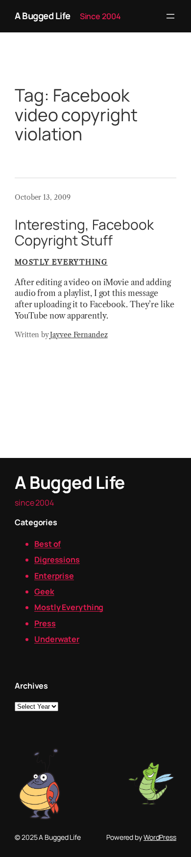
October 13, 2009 (42, 197)
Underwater (56, 639)
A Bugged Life (43, 16)
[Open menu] (170, 16)
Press (45, 623)
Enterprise (54, 575)
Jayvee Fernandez (78, 334)
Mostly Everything (61, 262)
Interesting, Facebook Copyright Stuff (84, 232)
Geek (44, 591)
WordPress (159, 837)
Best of (47, 543)
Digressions (57, 559)
